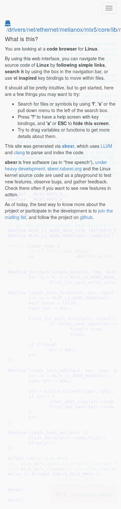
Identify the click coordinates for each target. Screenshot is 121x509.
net (31, 29)
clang (19, 152)
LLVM (106, 146)
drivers (16, 29)
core (104, 29)
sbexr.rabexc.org (64, 168)
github (86, 217)
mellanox (71, 29)
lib (114, 29)
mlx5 (91, 29)
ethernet (47, 29)
